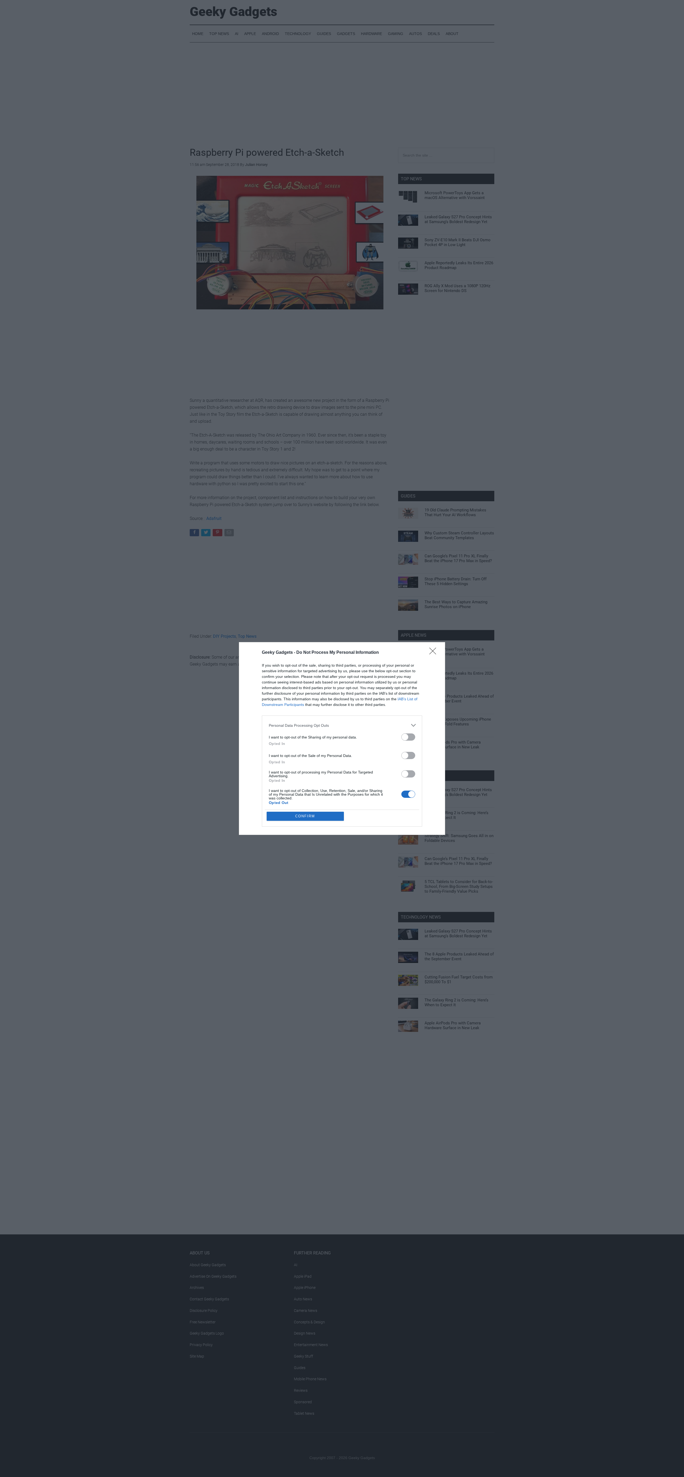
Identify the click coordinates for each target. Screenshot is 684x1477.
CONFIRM (305, 816)
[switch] (408, 737)
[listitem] (342, 725)
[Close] (434, 653)
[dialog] (342, 738)
